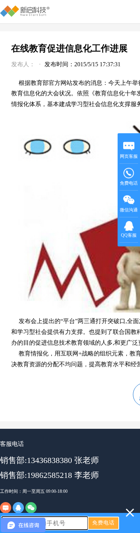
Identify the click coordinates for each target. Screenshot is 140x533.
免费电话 (129, 183)
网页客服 (129, 156)
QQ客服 (129, 235)
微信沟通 (129, 212)
